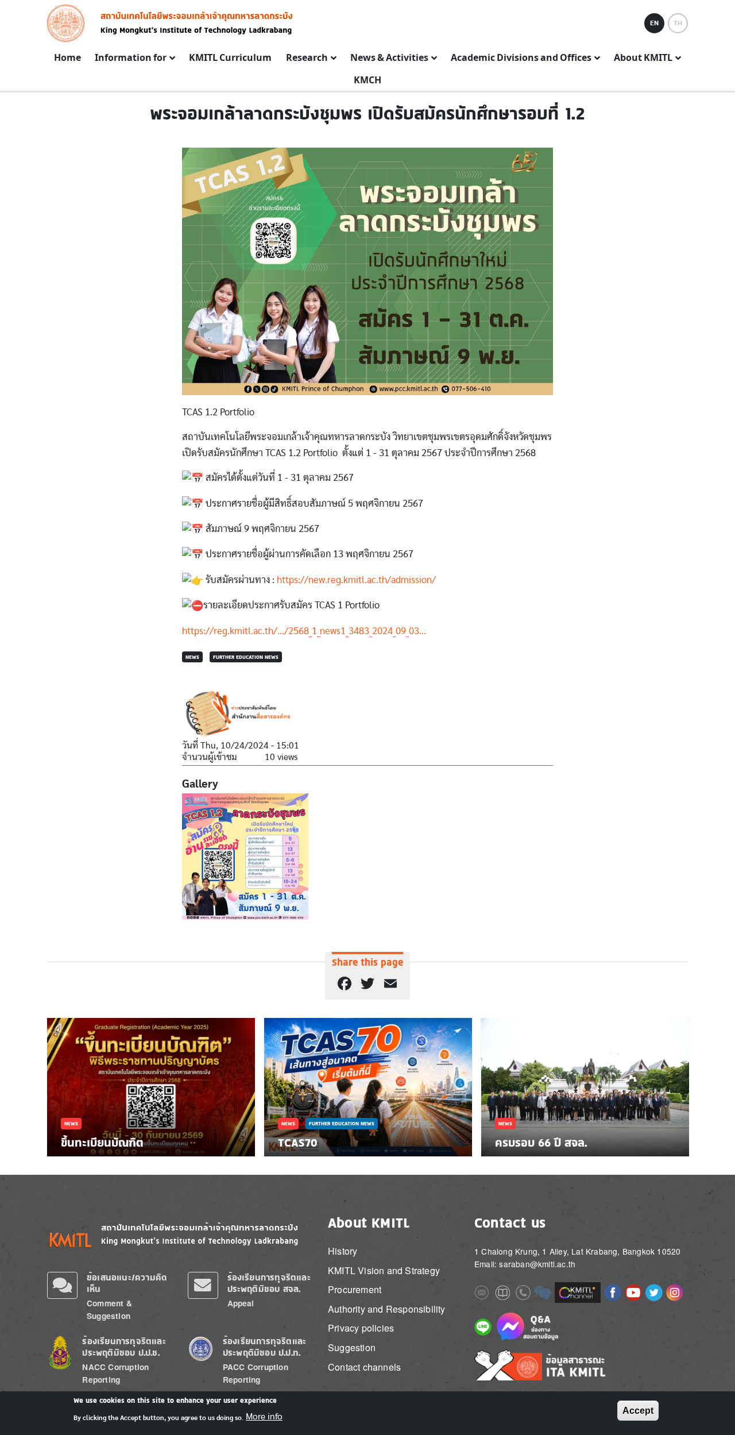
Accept (637, 1410)
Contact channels (364, 1367)
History (342, 1250)
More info (264, 1416)
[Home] (69, 23)
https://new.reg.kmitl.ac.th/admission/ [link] (356, 580)
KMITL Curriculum (230, 58)
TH (678, 23)
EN (654, 23)
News (192, 657)
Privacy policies (361, 1327)
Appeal (240, 1303)
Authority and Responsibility (387, 1309)
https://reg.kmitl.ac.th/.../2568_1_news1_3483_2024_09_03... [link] (304, 631)
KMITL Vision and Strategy (384, 1270)
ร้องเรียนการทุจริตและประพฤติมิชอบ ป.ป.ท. (264, 1347)
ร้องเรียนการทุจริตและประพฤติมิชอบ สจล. (269, 1283)
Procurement (354, 1289)
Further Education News (245, 657)
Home (67, 58)
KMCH (367, 80)
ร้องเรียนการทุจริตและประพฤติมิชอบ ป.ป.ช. (123, 1347)
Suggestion (352, 1347)
